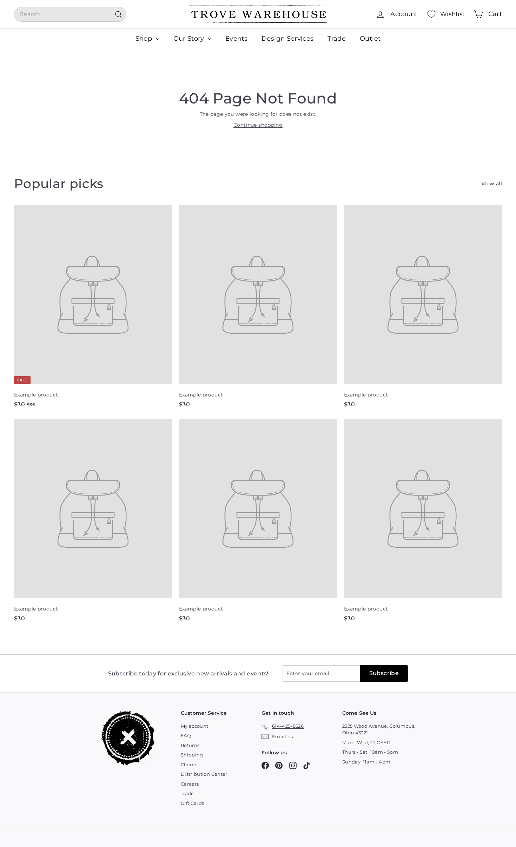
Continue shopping (258, 125)
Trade (337, 38)
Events (236, 38)
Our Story (189, 38)
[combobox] (70, 14)
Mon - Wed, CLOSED (366, 742)
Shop (144, 38)
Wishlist (452, 14)
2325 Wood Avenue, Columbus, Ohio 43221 (378, 729)
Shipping (192, 755)
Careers (190, 784)
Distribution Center (204, 774)
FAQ (186, 735)
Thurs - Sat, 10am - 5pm (370, 752)
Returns (190, 745)
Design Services (287, 38)
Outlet (370, 38)
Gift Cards (192, 803)
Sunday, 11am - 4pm (366, 762)
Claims (189, 764)
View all (491, 183)
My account (195, 726)
